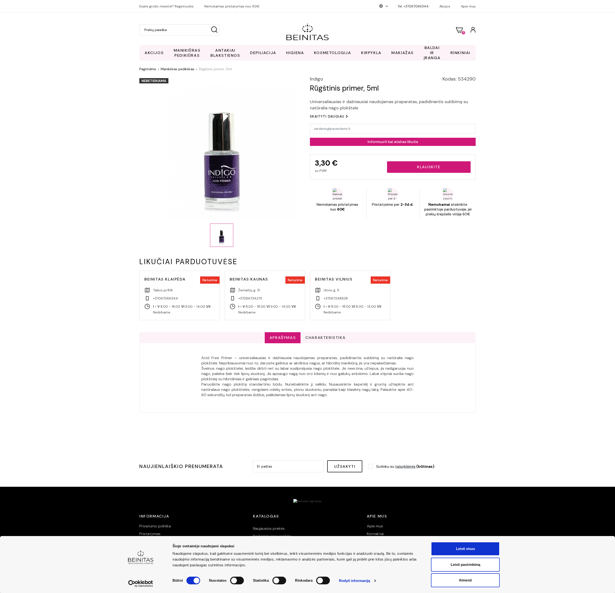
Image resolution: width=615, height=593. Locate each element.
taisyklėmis (405, 466)
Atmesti (465, 580)
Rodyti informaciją (354, 581)
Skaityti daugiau (327, 116)
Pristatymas (149, 533)
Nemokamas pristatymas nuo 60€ (231, 6)
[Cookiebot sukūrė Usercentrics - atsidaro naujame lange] (141, 583)
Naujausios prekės (269, 528)
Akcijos (444, 6)
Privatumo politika (155, 526)
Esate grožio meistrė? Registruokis (166, 6)
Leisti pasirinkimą (465, 564)
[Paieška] (214, 29)
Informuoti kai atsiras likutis (393, 141)
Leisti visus (465, 549)
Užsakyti (344, 466)
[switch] (237, 580)
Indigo (316, 79)
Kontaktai (375, 533)
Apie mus (468, 6)
